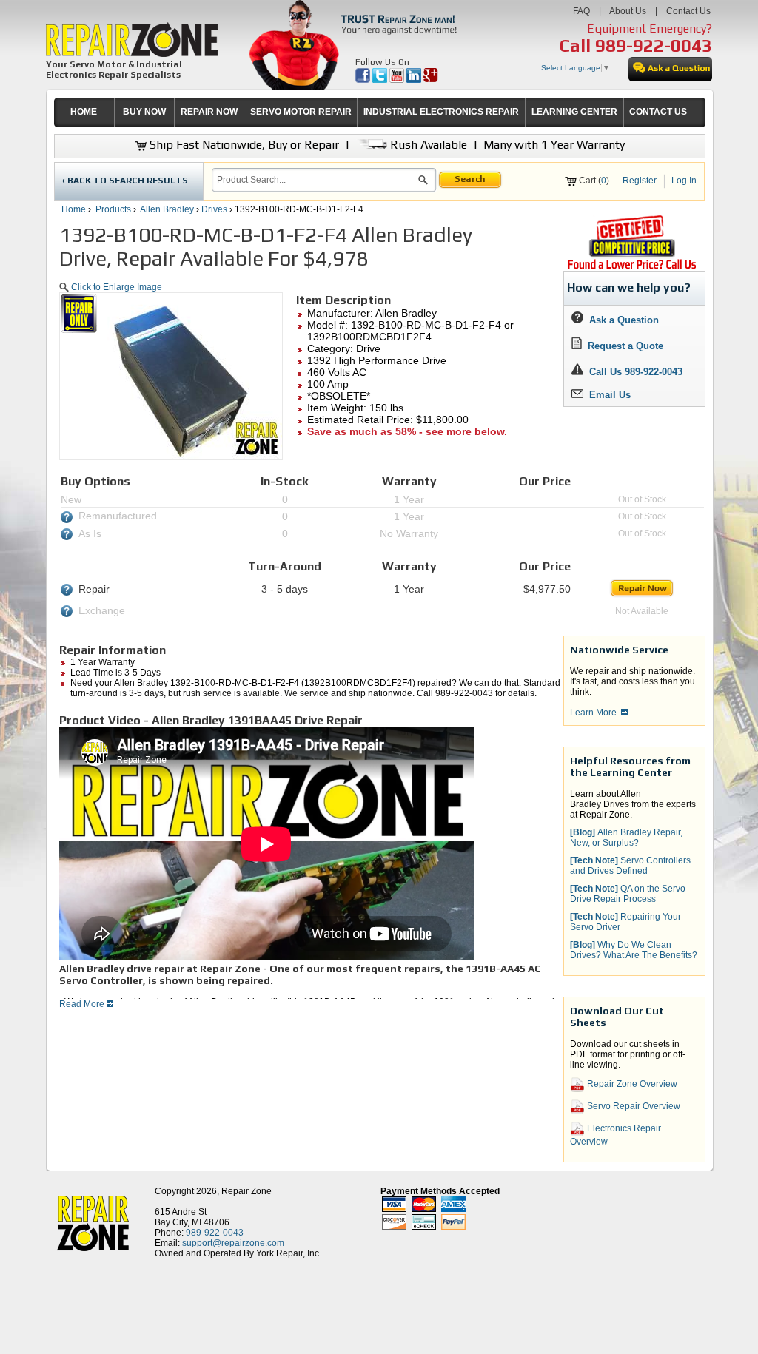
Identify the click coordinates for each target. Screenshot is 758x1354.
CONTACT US (658, 112)
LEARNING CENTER (574, 112)
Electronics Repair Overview (615, 1135)
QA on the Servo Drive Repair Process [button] (627, 893)
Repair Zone (246, 1191)
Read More (83, 1004)
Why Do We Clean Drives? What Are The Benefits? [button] (633, 950)
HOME (83, 112)
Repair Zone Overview (631, 1084)
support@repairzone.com (233, 1243)
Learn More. (595, 712)
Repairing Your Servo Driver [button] (625, 922)
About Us (627, 11)
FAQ (581, 11)
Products (113, 209)
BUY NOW (144, 112)
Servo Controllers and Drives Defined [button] (630, 865)
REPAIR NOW (209, 112)
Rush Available (427, 145)
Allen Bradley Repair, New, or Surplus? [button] (626, 837)
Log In (684, 180)
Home (73, 209)
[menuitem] (84, 112)
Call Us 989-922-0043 (635, 371)
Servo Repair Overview (632, 1106)
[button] (423, 182)
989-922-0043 (653, 45)
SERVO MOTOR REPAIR (301, 112)
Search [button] (470, 179)
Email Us (607, 394)
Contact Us (688, 11)
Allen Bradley (167, 209)
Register (640, 180)
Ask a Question (621, 320)
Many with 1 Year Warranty (554, 145)
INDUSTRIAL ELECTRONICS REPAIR (441, 112)
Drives (214, 209)
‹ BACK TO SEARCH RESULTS (125, 180)
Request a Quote (622, 345)
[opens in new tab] (363, 80)
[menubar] (373, 112)
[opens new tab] (631, 268)
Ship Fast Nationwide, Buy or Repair (243, 145)
